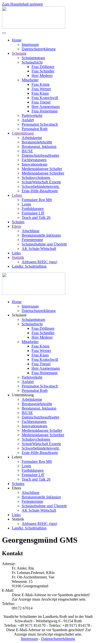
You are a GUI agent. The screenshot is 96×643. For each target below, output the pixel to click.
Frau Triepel (41, 102)
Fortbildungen (33, 209)
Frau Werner (41, 89)
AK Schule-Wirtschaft (39, 248)
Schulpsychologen (36, 177)
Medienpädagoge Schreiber (43, 173)
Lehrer (17, 195)
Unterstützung (23, 133)
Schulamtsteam (33, 58)
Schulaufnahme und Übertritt (44, 244)
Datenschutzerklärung (39, 49)
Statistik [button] (18, 519)
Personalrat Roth (35, 129)
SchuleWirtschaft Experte (41, 182)
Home (16, 40)
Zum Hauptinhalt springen (22, 4)
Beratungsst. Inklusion (39, 146)
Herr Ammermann (46, 106)
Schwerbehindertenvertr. (41, 186)
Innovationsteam (34, 164)
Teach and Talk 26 (36, 217)
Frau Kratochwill (45, 98)
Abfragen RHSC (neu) (39, 262)
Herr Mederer (42, 75)
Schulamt (19, 53)
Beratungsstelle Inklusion (41, 235)
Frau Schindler (43, 71)
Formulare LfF (33, 213)
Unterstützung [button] (23, 395)
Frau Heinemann (45, 111)
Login (26, 204)
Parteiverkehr (32, 115)
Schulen (18, 222)
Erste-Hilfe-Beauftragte (40, 191)
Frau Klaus (40, 93)
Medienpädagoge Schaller (42, 169)
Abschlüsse (30, 231)
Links (16, 253)
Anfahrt (28, 120)
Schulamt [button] (19, 315)
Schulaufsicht (32, 62)
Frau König (40, 84)
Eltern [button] (16, 488)
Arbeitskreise (32, 138)
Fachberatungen (34, 160)
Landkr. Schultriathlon (29, 266)
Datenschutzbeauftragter (40, 155)
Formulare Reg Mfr (37, 200)
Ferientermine (32, 240)
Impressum (30, 44)
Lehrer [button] (17, 457)
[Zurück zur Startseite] (33, 27)
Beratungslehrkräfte (37, 142)
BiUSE (27, 151)
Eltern (16, 226)
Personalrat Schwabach (40, 124)
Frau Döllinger (43, 67)
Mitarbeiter (30, 80)
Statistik (18, 257)
